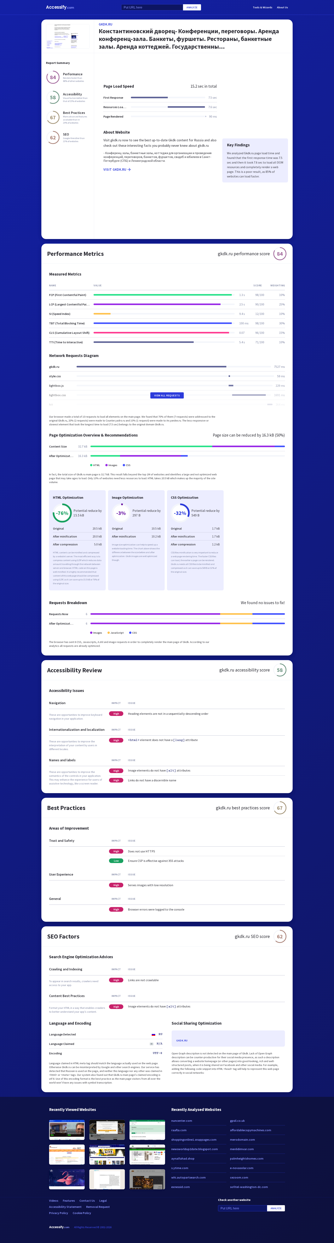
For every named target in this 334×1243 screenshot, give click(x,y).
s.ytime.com (179, 1168)
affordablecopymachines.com (250, 1130)
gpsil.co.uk (237, 1121)
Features (69, 1200)
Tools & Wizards (262, 7)
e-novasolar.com (241, 1168)
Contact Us (87, 1200)
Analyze (192, 7)
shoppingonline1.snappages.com (193, 1139)
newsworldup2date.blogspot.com (194, 1149)
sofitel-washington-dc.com (249, 1187)
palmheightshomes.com (246, 1158)
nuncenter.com (181, 1121)
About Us (282, 7)
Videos (53, 1200)
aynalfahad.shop (182, 1158)
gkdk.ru (105, 24)
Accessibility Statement (65, 1207)
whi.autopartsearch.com (188, 1177)
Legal (103, 1200)
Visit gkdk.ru (114, 169)
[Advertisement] (193, 66)
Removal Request (98, 1207)
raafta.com (179, 1130)
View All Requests (167, 395)
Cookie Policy (82, 1213)
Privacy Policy (58, 1213)
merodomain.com (242, 1139)
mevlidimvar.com (242, 1149)
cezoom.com (239, 1177)
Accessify (60, 7)
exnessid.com (180, 1187)
